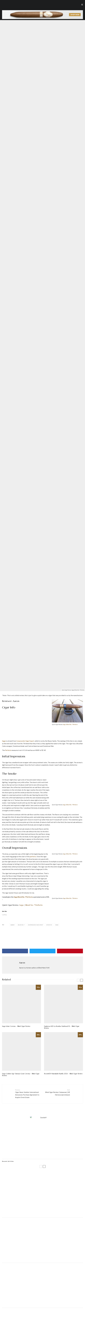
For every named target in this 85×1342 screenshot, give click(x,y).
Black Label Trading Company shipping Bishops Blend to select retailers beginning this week (43, 1213)
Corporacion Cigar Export (36, 924)
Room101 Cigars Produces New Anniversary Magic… (29, 1203)
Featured (32, 682)
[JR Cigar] (42, 1305)
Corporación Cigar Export (25, 741)
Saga (56, 682)
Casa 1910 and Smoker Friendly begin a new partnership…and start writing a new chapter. (42, 1183)
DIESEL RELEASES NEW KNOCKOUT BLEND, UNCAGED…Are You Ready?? (37, 1193)
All (7, 682)
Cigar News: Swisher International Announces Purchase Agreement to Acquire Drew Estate (27, 1093)
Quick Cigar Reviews (48, 682)
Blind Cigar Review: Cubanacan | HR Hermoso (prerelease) (57, 1092)
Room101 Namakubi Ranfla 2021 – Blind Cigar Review (63, 1074)
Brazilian (12, 682)
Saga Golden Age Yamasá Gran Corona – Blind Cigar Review (20, 1074)
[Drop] (42, 1260)
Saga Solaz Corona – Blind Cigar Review (16, 1026)
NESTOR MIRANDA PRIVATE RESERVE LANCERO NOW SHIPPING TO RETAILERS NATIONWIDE (45, 1173)
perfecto (33, 856)
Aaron (4, 682)
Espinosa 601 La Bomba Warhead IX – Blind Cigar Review (61, 1027)
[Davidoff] (42, 11)
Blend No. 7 (69, 724)
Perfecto (38, 682)
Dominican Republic (22, 682)
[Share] (15, 951)
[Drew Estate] (42, 738)
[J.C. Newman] (42, 932)
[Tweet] (42, 951)
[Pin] (70, 951)
